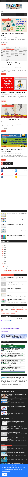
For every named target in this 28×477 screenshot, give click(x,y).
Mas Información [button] (6, 471)
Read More (3, 44)
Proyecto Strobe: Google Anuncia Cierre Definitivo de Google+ (16, 300)
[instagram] (26, 1)
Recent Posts (7, 274)
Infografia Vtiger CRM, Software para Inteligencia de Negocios (16, 453)
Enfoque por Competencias (7, 49)
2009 (3, 244)
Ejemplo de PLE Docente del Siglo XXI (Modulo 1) (15, 219)
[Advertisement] (14, 194)
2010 (3, 246)
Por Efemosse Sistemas (4, 331)
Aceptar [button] (4, 474)
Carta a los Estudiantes (7, 78)
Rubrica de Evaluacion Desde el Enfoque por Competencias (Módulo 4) (11, 64)
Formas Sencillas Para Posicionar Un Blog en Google (16, 406)
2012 (3, 249)
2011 (3, 247)
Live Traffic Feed (13, 346)
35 (9, 163)
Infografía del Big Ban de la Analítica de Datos (15, 458)
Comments (21, 274)
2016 (3, 257)
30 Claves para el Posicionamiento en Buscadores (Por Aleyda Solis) (16, 395)
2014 (3, 253)
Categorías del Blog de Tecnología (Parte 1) (14, 288)
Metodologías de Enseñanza (8, 106)
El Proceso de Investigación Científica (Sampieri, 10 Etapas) (17, 230)
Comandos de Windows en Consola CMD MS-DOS (15, 224)
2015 (3, 255)
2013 (3, 251)
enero (4, 265)
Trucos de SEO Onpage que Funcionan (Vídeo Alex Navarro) (15, 400)
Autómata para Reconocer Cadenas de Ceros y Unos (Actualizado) (15, 294)
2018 (3, 261)
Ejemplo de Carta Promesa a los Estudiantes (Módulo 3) (13, 92)
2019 (3, 263)
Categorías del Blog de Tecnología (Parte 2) (14, 283)
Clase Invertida (5, 135)
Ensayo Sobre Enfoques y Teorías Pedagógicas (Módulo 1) (16, 235)
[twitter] (25, 1)
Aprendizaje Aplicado (6, 19)
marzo (4, 268)
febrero (5, 266)
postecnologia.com (4, 377)
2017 (3, 259)
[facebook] (23, 1)
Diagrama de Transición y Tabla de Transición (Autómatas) (17, 213)
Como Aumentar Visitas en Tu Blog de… (11, 358)
